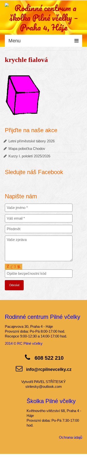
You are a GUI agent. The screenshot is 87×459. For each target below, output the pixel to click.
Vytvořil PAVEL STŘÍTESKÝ (43, 382)
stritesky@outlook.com (43, 386)
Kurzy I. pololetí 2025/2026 (29, 156)
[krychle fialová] (23, 94)
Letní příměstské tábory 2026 (31, 141)
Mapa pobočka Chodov (26, 148)
